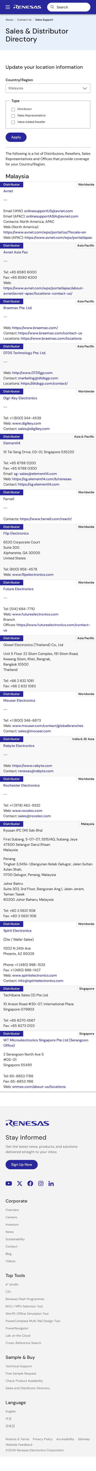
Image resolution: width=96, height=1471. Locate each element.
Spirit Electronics (17, 930)
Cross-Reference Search (23, 1343)
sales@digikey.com (34, 428)
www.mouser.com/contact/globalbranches (47, 725)
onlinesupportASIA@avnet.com (52, 216)
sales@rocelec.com (34, 816)
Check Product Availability (24, 1381)
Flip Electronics (16, 533)
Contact (11, 1246)
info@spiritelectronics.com (40, 980)
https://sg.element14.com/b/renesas (41, 479)
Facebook (30, 1183)
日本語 (10, 1426)
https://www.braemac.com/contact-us (50, 333)
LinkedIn (51, 1183)
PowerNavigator (17, 1328)
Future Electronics (18, 589)
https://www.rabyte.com (32, 765)
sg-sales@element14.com (35, 473)
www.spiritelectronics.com (34, 975)
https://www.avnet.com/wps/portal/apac (58, 237)
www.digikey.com (26, 423)
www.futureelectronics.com (35, 614)
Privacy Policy (43, 1439)
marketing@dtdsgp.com (38, 378)
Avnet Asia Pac (15, 252)
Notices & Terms (17, 1439)
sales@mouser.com (34, 731)
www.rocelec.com (27, 810)
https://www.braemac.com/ (35, 327)
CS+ (8, 1292)
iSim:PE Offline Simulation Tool (27, 1314)
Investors (12, 1224)
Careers (11, 1217)
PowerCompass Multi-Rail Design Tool (33, 1321)
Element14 (11, 443)
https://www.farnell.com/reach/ (46, 519)
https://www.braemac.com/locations (51, 338)
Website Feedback (19, 1445)
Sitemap (84, 1439)
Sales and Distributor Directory (28, 1388)
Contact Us (24, 20)
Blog (9, 1254)
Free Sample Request (21, 1373)
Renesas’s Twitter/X (19, 1183)
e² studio (12, 1284)
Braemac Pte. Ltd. (17, 308)
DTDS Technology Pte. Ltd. (24, 353)
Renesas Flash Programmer (25, 1299)
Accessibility (65, 1439)
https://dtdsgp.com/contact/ (44, 383)
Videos (10, 1261)
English (11, 1411)
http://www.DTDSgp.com (32, 372)
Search (68, 7)
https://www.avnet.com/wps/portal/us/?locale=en (44, 232)
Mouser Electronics (19, 700)
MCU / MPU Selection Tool (24, 1306)
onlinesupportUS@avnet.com (48, 211)
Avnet (8, 191)
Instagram (41, 1183)
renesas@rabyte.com (36, 771)
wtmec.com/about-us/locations (39, 1086)
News (10, 1232)
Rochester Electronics (21, 785)
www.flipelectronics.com (33, 574)
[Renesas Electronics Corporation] (27, 7)
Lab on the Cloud (18, 1336)
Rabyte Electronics (18, 745)
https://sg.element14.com (38, 484)
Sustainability (15, 1239)
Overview (12, 1210)
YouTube (9, 1183)
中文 (9, 1419)
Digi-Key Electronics (20, 398)
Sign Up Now (21, 1164)
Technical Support (19, 1366)
